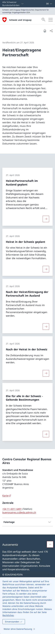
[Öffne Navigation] (50, 20)
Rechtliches (8, 615)
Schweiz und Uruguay (20, 20)
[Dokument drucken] (45, 30)
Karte (5, 495)
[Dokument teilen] (51, 30)
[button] (50, 544)
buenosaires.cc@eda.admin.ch (19, 512)
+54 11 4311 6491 (12, 509)
